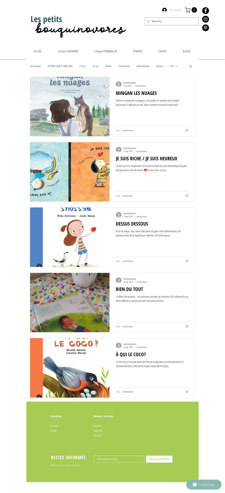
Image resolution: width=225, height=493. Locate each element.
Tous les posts (35, 66)
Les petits (46, 19)
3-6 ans (95, 66)
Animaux (159, 66)
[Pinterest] (205, 27)
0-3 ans (82, 66)
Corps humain (124, 66)
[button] (191, 10)
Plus (171, 66)
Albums (108, 66)
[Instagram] (205, 19)
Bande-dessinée (143, 66)
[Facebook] (205, 10)
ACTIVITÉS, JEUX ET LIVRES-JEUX (60, 66)
